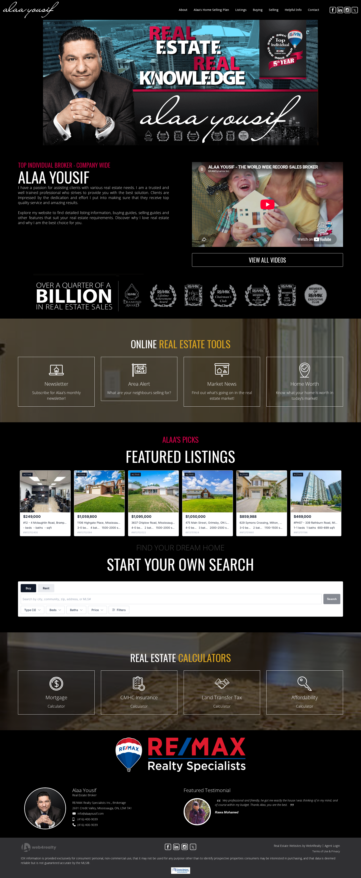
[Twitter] (355, 10)
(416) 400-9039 (88, 819)
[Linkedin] (340, 10)
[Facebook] (333, 10)
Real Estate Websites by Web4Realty (297, 846)
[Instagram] (347, 10)
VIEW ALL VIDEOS (267, 260)
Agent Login (332, 846)
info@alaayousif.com (91, 813)
